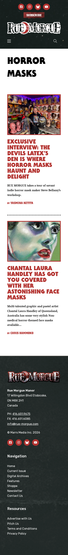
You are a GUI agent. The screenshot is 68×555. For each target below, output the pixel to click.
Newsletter (14, 491)
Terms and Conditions (22, 528)
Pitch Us (13, 523)
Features (13, 481)
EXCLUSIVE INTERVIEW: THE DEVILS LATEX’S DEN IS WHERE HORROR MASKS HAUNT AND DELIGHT (29, 159)
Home (11, 466)
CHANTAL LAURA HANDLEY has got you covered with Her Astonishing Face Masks (33, 283)
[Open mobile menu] (9, 41)
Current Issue (16, 471)
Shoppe (12, 486)
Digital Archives (18, 476)
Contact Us (15, 496)
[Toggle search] (55, 41)
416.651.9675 (21, 414)
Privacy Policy (16, 533)
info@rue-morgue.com (22, 424)
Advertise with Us (19, 518)
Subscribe (34, 15)
